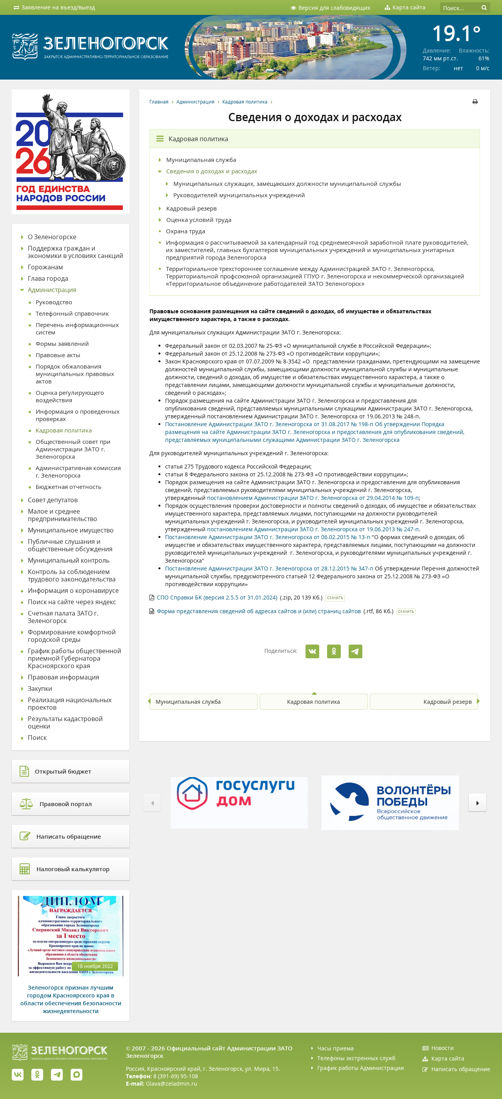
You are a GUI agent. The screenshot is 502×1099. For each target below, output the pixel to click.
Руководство (54, 302)
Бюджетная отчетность (69, 486)
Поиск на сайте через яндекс (72, 602)
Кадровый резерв (191, 208)
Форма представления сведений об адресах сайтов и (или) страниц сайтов (259, 611)
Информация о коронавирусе (73, 590)
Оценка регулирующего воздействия (70, 396)
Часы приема (335, 1048)
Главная (159, 101)
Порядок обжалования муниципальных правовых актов (75, 374)
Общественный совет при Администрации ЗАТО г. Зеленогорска (73, 449)
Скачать (335, 597)
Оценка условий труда (198, 219)
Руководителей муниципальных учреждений (239, 195)
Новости (442, 1048)
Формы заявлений (62, 343)
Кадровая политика (244, 101)
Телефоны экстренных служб (356, 1058)
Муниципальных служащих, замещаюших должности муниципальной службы (287, 183)
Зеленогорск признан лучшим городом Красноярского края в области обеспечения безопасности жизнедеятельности (70, 999)
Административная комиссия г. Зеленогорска (78, 471)
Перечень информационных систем (77, 328)
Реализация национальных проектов (69, 703)
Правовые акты (58, 355)
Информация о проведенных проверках (78, 415)
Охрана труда (185, 231)
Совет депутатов (53, 500)
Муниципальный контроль (68, 560)
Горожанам (45, 267)
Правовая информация (63, 677)
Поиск (37, 737)
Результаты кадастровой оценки (65, 722)
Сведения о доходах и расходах (211, 171)
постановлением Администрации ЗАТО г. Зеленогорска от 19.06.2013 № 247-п (313, 529)
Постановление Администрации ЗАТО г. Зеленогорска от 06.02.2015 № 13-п (267, 537)
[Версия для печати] (476, 101)
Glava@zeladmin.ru (171, 1083)
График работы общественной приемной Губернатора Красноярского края (74, 658)
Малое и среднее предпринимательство (62, 515)
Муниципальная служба (201, 159)
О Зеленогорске (52, 237)
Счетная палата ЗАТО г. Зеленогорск (63, 617)
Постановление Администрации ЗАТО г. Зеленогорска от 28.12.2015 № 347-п (269, 568)
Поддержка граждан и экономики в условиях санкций (75, 252)
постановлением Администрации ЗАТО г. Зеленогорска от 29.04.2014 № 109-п (313, 497)
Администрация (195, 101)
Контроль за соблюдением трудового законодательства (72, 575)
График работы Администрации (360, 1068)
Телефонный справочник (72, 313)
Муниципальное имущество (71, 530)
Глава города (48, 278)
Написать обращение (460, 1069)
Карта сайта (447, 1058)
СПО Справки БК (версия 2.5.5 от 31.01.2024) (217, 597)
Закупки (40, 688)
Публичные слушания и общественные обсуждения (70, 545)
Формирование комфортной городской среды (72, 636)
